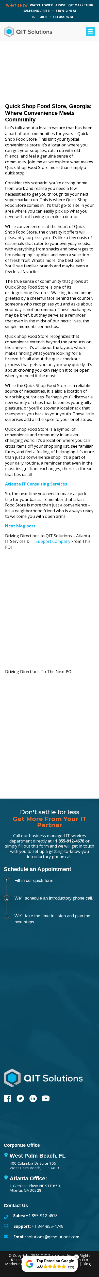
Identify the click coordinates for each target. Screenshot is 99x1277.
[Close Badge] (76, 1257)
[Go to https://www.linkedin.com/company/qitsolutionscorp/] (33, 1099)
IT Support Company (50, 541)
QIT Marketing (80, 5)
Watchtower (41, 5)
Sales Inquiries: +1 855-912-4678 (49, 11)
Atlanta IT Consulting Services (36, 484)
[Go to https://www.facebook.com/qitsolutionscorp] (7, 1099)
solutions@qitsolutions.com (53, 1237)
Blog (86, 1263)
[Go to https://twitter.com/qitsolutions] (20, 1099)
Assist (60, 5)
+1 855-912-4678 (68, 841)
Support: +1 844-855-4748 (52, 17)
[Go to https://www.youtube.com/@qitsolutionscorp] (46, 1099)
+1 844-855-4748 (47, 1226)
